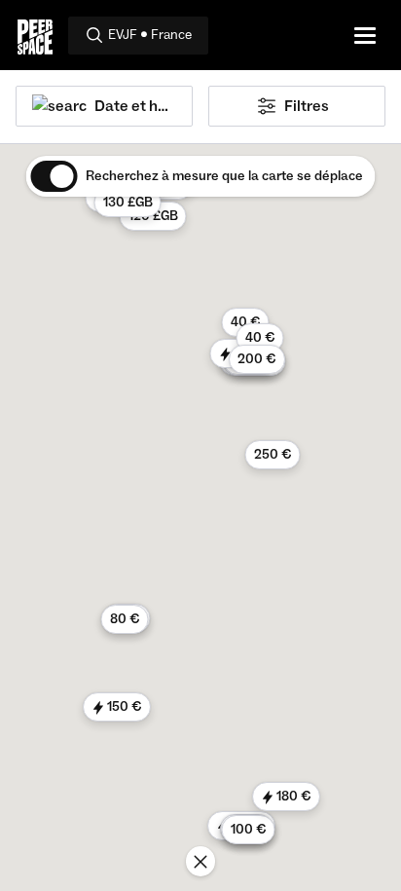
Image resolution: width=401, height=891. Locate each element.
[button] (128, 202)
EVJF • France (150, 35)
